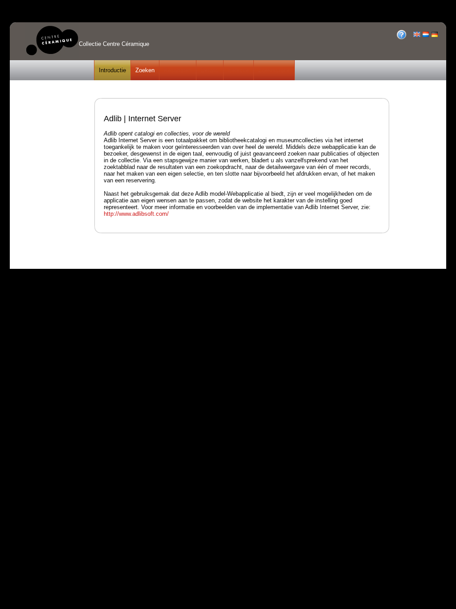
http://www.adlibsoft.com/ (136, 213)
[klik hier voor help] (401, 38)
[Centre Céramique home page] (52, 56)
